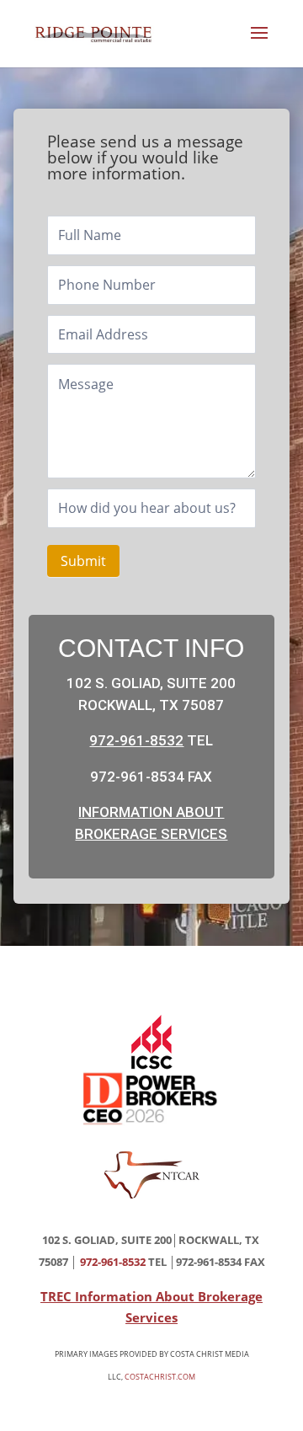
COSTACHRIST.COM (160, 1376)
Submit (83, 561)
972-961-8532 (136, 740)
